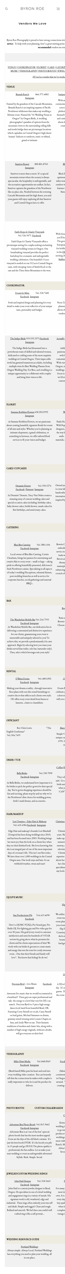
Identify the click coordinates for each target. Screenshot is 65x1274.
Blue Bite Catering (22, 544)
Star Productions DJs (22, 915)
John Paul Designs (23, 1181)
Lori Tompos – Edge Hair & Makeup (29, 821)
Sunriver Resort (22, 164)
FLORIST (41, 67)
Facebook (36, 235)
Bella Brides (22, 773)
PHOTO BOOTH (47, 70)
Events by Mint (22, 293)
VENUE (12, 67)
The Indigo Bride (18, 338)
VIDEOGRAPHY (28, 70)
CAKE (51, 67)
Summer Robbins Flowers (22, 412)
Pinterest (30, 489)
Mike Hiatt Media (22, 1061)
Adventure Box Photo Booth (22, 1124)
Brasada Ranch (22, 94)
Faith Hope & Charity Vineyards (29, 231)
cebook (26, 776)
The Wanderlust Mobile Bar (22, 619)
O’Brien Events (23, 678)
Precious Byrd (18, 983)
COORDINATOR (26, 67)
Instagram (29, 98)
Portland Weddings (29, 1246)
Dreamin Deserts (23, 485)
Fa (22, 776)
